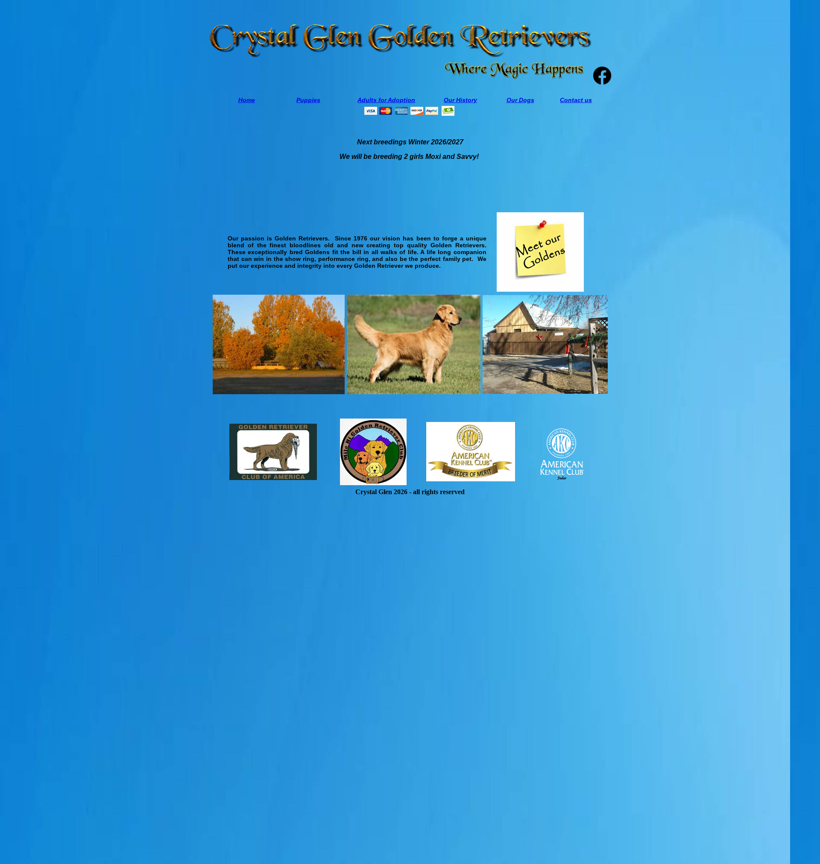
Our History (460, 100)
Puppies (308, 100)
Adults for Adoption (386, 100)
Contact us (576, 100)
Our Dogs (520, 100)
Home (246, 100)
